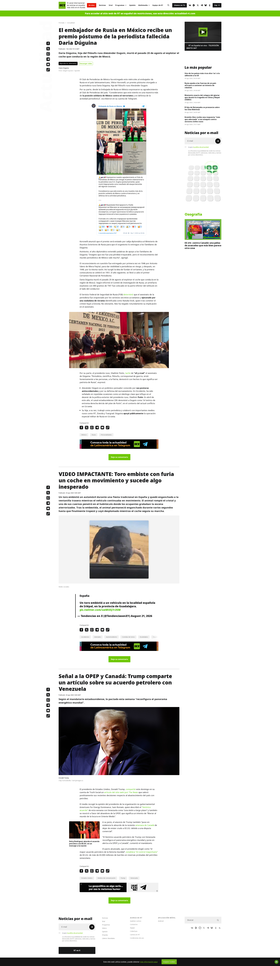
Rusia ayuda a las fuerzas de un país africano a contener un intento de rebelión (200, 85)
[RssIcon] (219, 928)
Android (161, 921)
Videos (104, 928)
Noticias (102, 5)
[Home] (62, 5)
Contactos (134, 924)
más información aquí (149, 962)
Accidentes (85, 637)
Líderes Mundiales (108, 938)
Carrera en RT (135, 934)
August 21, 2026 (141, 616)
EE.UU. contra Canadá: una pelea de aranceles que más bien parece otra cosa (203, 245)
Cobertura (133, 931)
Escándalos (144, 637)
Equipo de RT (157, 5)
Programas (119, 5)
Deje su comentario (119, 457)
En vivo (91, 5)
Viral (110, 5)
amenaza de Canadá (144, 825)
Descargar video (86, 63)
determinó (128, 294)
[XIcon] (198, 5)
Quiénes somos (135, 921)
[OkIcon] (209, 5)
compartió (131, 789)
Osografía (193, 214)
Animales (97, 637)
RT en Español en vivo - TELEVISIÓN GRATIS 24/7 (202, 46)
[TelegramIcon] (201, 5)
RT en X (77, 950)
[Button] (168, 5)
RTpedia (105, 935)
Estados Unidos (86, 878)
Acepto (198, 147)
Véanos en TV (179, 5)
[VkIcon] (190, 5)
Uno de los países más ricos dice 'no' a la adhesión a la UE (202, 74)
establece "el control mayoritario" (142, 851)
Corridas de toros (128, 637)
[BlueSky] (205, 5)
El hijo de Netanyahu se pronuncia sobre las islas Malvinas (202, 108)
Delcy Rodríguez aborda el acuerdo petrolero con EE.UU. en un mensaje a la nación (84, 843)
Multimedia (143, 5)
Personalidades (106, 435)
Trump (123, 878)
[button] (203, 32)
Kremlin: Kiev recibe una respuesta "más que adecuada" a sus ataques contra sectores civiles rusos (202, 119)
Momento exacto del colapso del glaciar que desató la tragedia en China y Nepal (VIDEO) (202, 97)
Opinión (132, 5)
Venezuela (134, 878)
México (84, 435)
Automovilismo (111, 637)
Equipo (132, 928)
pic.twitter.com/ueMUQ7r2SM (100, 610)
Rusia (94, 435)
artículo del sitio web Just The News (121, 792)
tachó (127, 373)
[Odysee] (200, 928)
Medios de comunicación (106, 878)
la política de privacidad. (201, 147)
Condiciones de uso (137, 938)
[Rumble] (194, 5)
